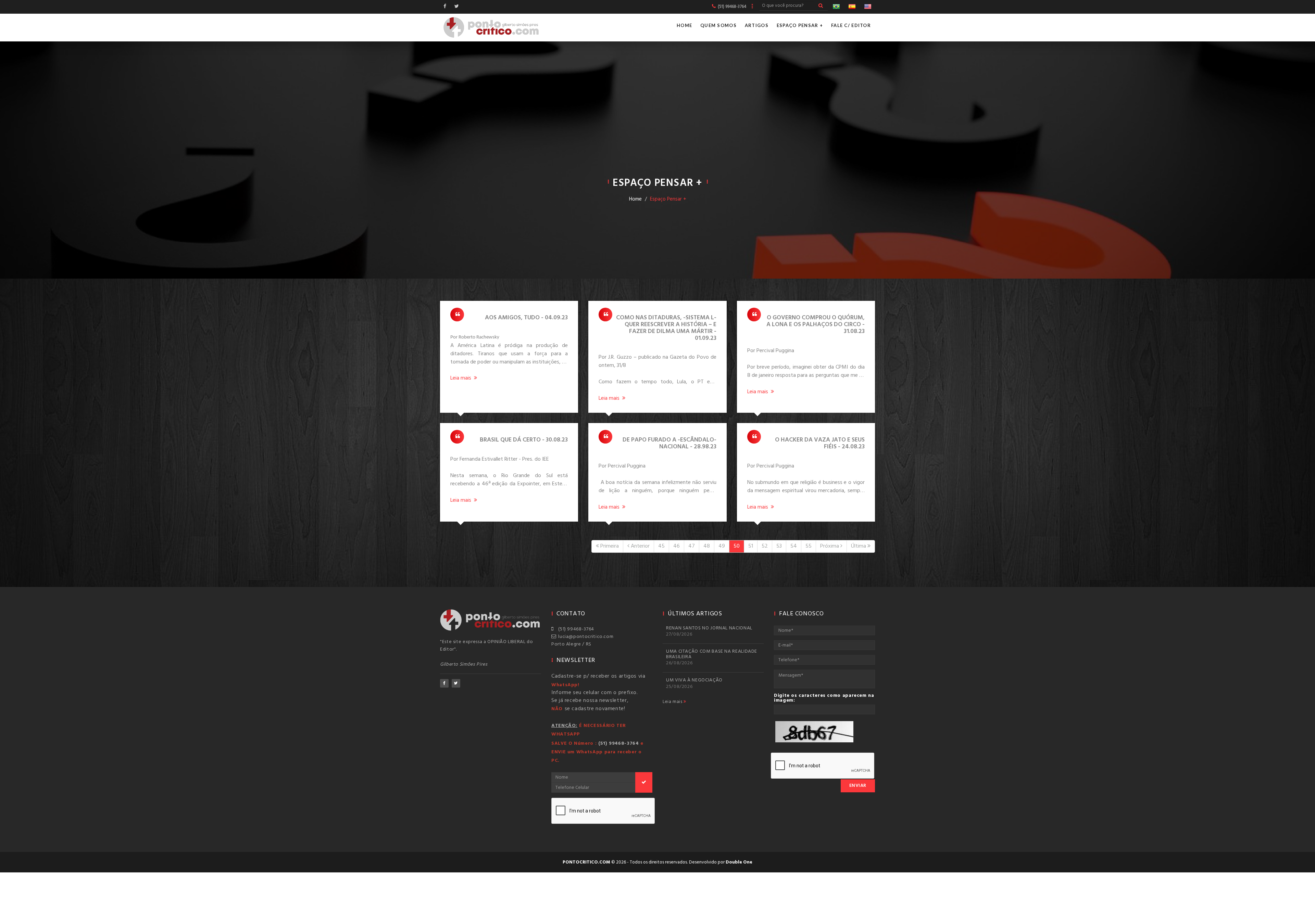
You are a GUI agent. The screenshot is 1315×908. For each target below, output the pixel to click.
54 (793, 546)
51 (750, 546)
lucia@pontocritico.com (584, 637)
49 (721, 546)
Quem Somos (718, 25)
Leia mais (673, 702)
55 (808, 546)
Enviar (857, 786)
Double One (739, 862)
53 (779, 546)
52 (765, 546)
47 (691, 546)
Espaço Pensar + (800, 25)
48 (706, 546)
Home (684, 25)
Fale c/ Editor (851, 25)
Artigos (756, 25)
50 (737, 546)
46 (676, 546)
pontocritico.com (586, 862)
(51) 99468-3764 (575, 629)
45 (661, 546)
